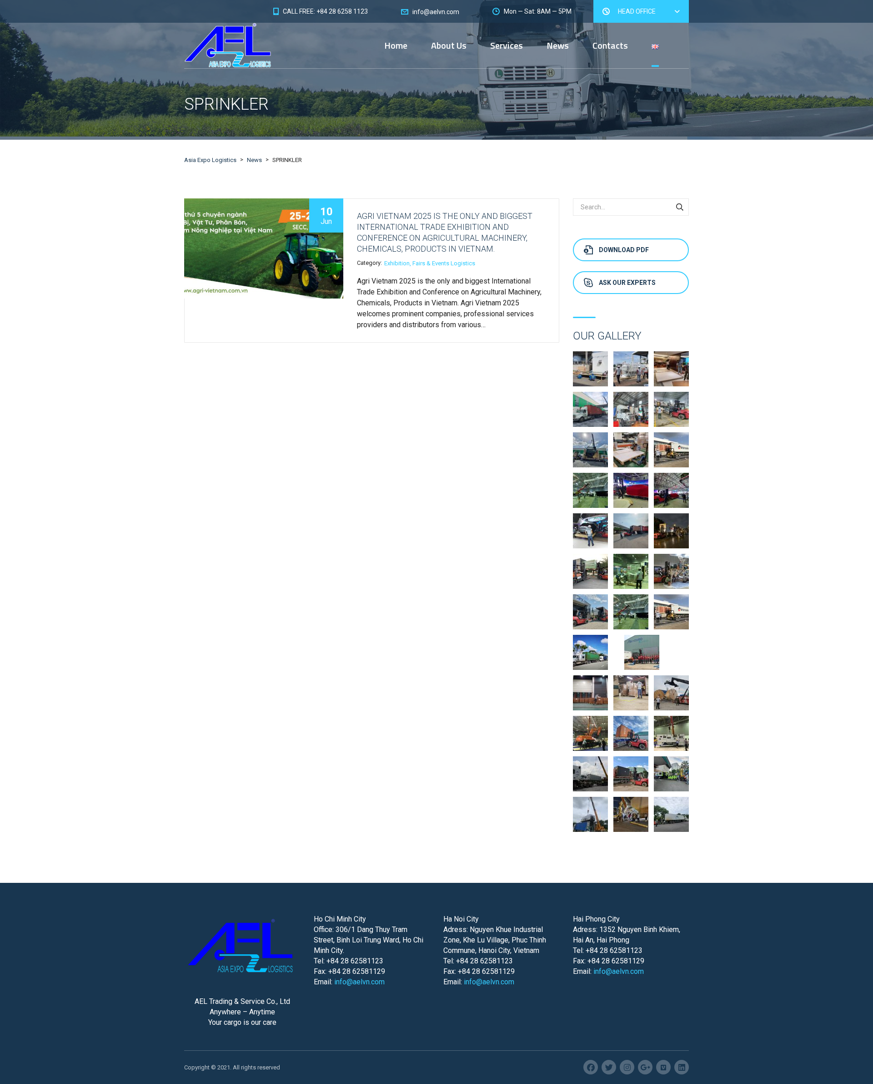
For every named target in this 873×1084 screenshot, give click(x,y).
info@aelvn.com (359, 982)
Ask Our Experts (627, 282)
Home (395, 45)
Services (506, 45)
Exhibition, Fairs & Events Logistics (429, 263)
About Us (449, 45)
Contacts (610, 45)
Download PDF (624, 249)
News (558, 45)
